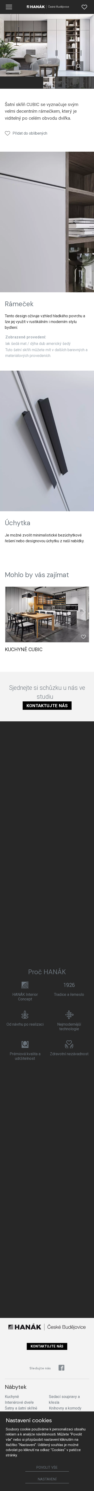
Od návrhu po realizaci (25, 1024)
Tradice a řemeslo (69, 994)
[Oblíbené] (84, 7)
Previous (10, 612)
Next (83, 612)
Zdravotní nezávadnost (69, 1054)
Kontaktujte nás (47, 705)
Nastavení (47, 1479)
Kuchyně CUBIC (23, 649)
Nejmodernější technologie (69, 1026)
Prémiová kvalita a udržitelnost (25, 1056)
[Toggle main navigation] (9, 7)
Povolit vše (47, 1468)
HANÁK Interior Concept (25, 996)
